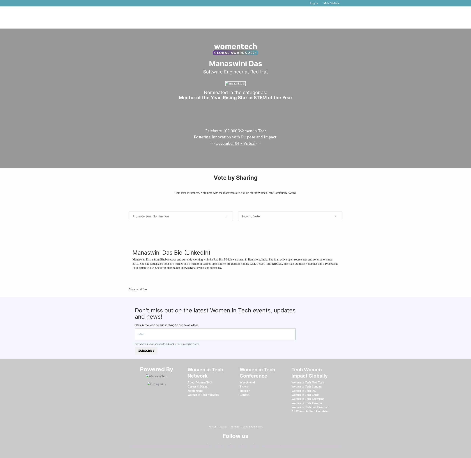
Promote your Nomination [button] (151, 216)
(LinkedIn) (197, 252)
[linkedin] (223, 444)
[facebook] (212, 444)
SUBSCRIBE (146, 351)
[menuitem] (200, 382)
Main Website (331, 3)
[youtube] (258, 444)
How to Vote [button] (251, 216)
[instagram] (235, 444)
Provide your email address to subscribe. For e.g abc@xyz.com (167, 344)
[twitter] (246, 444)
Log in (314, 3)
